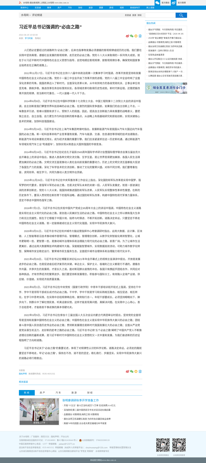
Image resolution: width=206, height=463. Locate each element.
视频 (122, 8)
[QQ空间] (136, 37)
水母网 (25, 15)
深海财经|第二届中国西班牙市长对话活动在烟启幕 (87, 410)
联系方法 (45, 437)
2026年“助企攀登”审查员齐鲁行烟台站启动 (166, 38)
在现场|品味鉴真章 (156, 55)
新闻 (27, 392)
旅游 (91, 8)
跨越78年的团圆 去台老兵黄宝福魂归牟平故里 (85, 423)
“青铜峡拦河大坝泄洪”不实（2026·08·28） (166, 34)
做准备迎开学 (39, 423)
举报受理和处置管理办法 (120, 447)
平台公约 (65, 437)
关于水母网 (24, 437)
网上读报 (150, 8)
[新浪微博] (127, 37)
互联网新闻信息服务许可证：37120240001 (37, 440)
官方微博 (182, 3)
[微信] (131, 37)
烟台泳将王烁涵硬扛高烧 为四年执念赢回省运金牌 (87, 419)
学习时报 (29, 38)
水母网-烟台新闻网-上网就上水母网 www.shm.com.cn (46, 3)
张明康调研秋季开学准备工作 (80, 400)
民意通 (38, 8)
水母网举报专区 (102, 451)
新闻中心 (24, 8)
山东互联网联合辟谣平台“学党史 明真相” (76, 451)
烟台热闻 (150, 23)
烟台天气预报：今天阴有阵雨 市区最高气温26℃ (169, 30)
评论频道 (37, 15)
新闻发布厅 (135, 8)
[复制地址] (140, 37)
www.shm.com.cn (109, 460)
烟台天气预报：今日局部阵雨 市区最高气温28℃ (169, 63)
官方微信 (165, 3)
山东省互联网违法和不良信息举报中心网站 (37, 451)
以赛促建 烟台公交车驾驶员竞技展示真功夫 (167, 76)
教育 (49, 8)
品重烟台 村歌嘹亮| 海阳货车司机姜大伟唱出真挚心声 (171, 67)
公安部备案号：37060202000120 (96, 440)
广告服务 (35, 437)
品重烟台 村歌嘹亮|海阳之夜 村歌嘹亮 (81, 414)
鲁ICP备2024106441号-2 (67, 440)
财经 (80, 8)
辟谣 (111, 8)
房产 (60, 8)
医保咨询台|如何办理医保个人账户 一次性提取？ (169, 72)
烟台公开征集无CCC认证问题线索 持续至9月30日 (169, 59)
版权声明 (23, 374)
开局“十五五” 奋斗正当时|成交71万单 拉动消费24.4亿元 (89, 405)
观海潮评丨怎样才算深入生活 (161, 51)
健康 (101, 8)
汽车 (70, 8)
